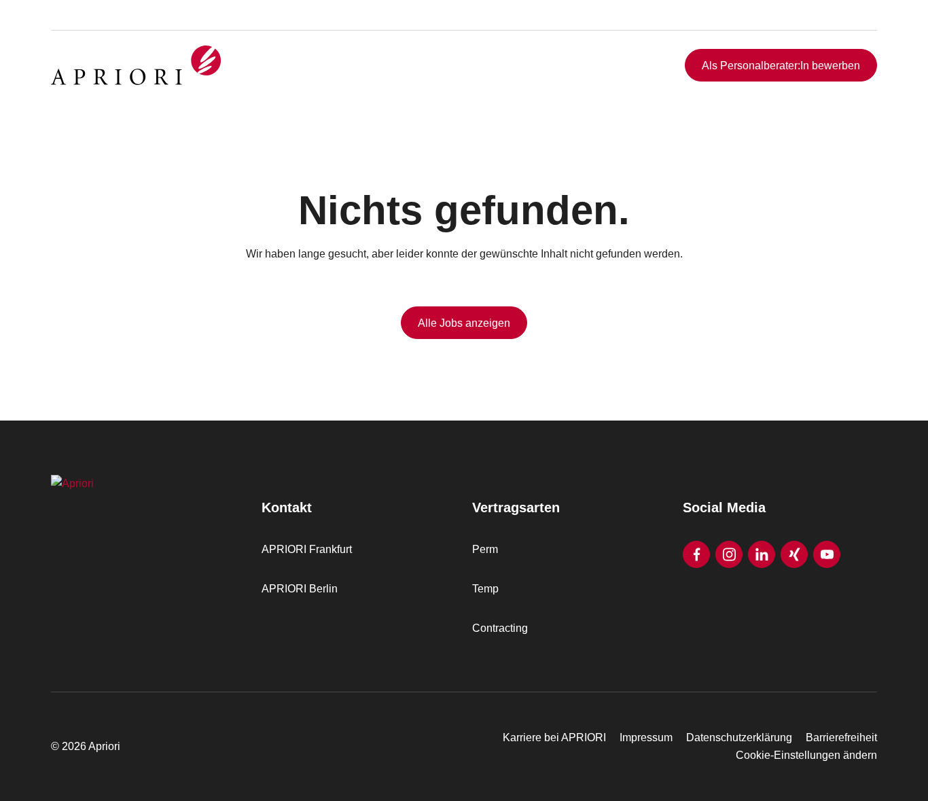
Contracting (500, 628)
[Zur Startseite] (136, 65)
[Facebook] (696, 554)
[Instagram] (729, 554)
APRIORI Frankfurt (307, 549)
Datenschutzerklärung (739, 737)
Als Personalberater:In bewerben (781, 65)
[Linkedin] (761, 554)
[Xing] (794, 554)
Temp (485, 588)
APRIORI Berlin (300, 588)
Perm (485, 549)
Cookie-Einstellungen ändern (806, 755)
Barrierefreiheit (841, 737)
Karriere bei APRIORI (554, 737)
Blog (845, 29)
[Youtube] (826, 554)
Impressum (646, 737)
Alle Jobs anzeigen (464, 323)
